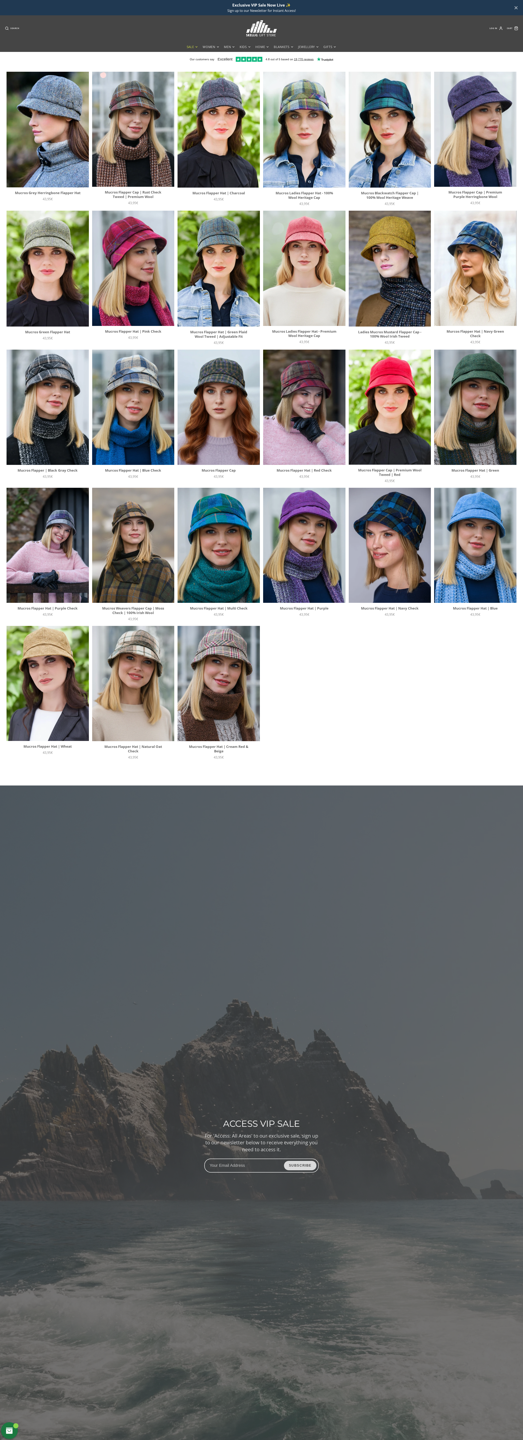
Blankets (281, 47)
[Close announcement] (516, 7)
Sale (190, 47)
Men (227, 47)
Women (209, 47)
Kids (243, 47)
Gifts (327, 47)
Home (260, 47)
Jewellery (306, 47)
